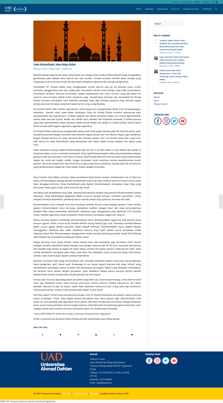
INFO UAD (176, 2)
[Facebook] (212, 2)
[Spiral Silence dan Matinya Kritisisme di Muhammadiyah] (2, 201)
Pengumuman (160, 104)
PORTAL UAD (186, 2)
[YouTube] (182, 124)
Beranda (66, 393)
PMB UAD (206, 2)
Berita (53, 69)
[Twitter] (174, 124)
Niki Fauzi (68, 69)
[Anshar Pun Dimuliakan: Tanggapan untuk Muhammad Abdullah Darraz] (221, 201)
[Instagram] (216, 2)
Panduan (94, 393)
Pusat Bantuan (80, 393)
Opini (58, 69)
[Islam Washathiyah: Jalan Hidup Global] (87, 41)
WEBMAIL (197, 2)
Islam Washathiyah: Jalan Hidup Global (54, 64)
